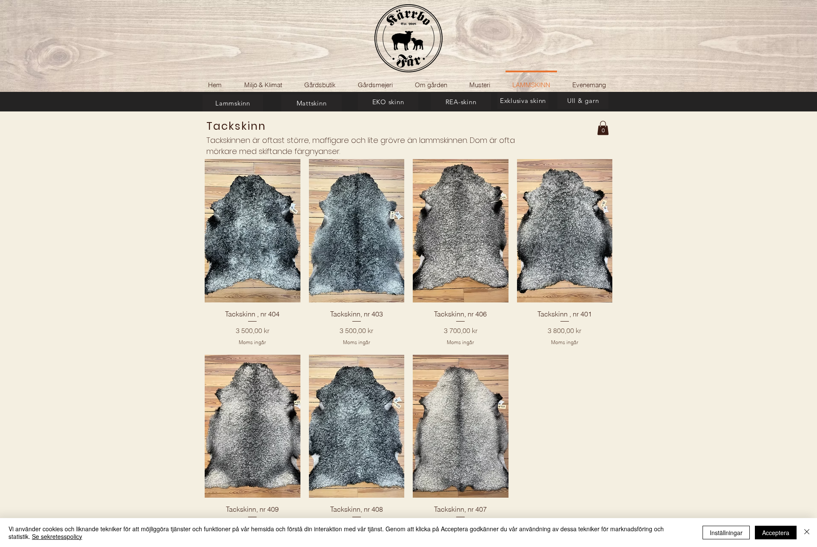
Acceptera (775, 532)
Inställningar (726, 532)
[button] (603, 128)
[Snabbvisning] (252, 230)
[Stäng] (807, 532)
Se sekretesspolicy (57, 536)
